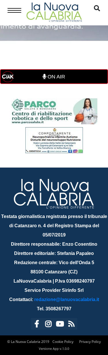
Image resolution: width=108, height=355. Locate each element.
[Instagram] (48, 324)
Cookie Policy (62, 341)
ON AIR (55, 77)
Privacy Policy (90, 341)
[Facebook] (37, 324)
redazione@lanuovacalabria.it (66, 299)
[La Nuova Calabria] (54, 11)
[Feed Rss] (71, 324)
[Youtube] (60, 324)
